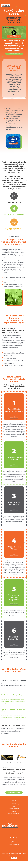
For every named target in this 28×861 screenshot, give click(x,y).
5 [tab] (12, 762)
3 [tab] (9, 762)
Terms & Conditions (14, 808)
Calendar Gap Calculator (14, 813)
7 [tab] (14, 762)
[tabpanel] (7, 757)
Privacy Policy (14, 843)
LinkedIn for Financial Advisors (14, 805)
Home (14, 803)
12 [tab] (22, 762)
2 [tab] (7, 762)
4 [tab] (10, 762)
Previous (2, 757)
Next (25, 757)
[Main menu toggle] (25, 5)
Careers (14, 841)
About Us (14, 810)
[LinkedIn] (12, 858)
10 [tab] (19, 762)
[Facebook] (15, 858)
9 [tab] (17, 762)
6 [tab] (13, 762)
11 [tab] (20, 762)
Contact (14, 811)
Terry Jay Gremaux (10, 27)
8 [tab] (16, 762)
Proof (14, 806)
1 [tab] (6, 762)
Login (14, 815)
